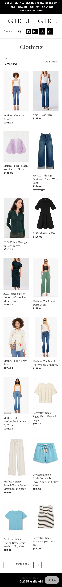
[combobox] (12, 31)
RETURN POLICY (31, 577)
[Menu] (56, 31)
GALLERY (34, 7)
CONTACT (47, 7)
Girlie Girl (32, 21)
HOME (12, 7)
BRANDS (23, 7)
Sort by (7, 58)
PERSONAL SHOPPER (31, 10)
